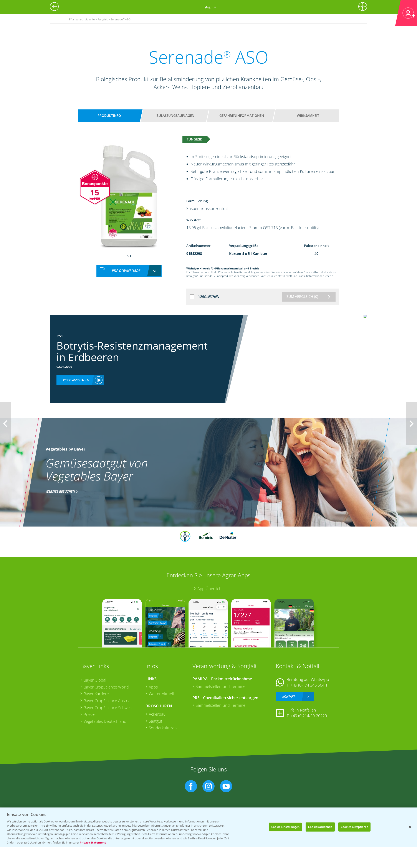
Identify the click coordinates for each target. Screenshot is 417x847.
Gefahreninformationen (241, 115)
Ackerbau (157, 714)
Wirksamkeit (308, 115)
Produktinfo (109, 115)
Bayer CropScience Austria (107, 700)
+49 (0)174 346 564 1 (309, 685)
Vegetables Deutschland (105, 721)
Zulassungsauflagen (175, 115)
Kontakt (288, 696)
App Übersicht (210, 588)
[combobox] (129, 271)
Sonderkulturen (163, 727)
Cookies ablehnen (320, 827)
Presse (89, 714)
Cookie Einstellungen (285, 827)
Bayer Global (95, 680)
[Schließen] (410, 827)
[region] (208, 827)
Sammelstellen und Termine (220, 686)
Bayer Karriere (96, 693)
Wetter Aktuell (161, 693)
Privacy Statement (93, 842)
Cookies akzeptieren (354, 827)
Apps (153, 687)
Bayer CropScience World (106, 687)
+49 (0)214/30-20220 (309, 715)
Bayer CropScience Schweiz (108, 707)
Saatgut (155, 721)
